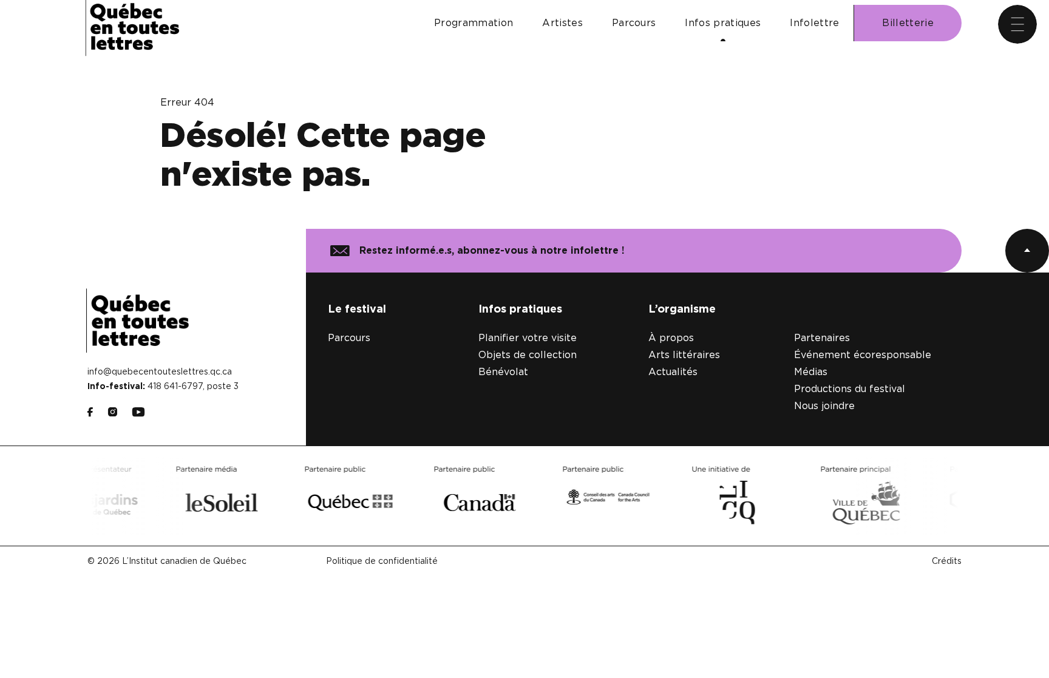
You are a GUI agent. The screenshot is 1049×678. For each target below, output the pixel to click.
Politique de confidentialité (382, 561)
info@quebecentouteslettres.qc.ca (159, 372)
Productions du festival (849, 389)
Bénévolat (503, 372)
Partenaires (822, 338)
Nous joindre (824, 406)
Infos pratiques (723, 23)
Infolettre (814, 23)
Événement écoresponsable (862, 355)
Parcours (634, 23)
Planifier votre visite (527, 338)
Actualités (673, 372)
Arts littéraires (684, 355)
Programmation (473, 23)
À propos (671, 338)
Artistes (562, 23)
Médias (810, 372)
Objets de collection (527, 355)
